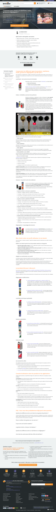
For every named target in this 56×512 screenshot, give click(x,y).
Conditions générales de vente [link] (33, 496)
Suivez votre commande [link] (19, 498)
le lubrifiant (43, 81)
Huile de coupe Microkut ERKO (32, 352)
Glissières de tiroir (28, 86)
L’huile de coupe (19, 157)
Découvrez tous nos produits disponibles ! (19, 25)
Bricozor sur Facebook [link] (42, 495)
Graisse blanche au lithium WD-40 (33, 323)
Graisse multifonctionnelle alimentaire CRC (35, 332)
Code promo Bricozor (6, 500)
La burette (19, 370)
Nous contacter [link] (5, 497)
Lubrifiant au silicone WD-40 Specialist (34, 301)
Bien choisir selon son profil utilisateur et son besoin (9, 79)
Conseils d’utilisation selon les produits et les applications (9, 84)
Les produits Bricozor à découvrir (8, 82)
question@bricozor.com (39, 442)
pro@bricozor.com (17, 490)
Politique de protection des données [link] (33, 497)
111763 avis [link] (48, 500)
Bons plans (16, 6)
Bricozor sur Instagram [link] (47, 495)
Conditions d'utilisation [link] (38, 510)
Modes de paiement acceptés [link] (7, 496)
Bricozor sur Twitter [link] (44, 495)
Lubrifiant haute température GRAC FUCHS (35, 310)
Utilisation (31, 59)
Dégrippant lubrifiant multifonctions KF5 (34, 290)
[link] (51, 0)
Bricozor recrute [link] (5, 498)
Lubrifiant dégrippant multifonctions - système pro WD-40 (38, 280)
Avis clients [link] (30, 495)
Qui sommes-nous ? (5, 495)
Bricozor (7, 3)
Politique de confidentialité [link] (30, 510)
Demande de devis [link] (18, 501)
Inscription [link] (17, 500)
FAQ (37, 59)
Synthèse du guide (28, 65)
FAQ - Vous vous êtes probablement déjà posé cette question (9, 87)
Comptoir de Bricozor (37, 507)
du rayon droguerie (9, 19)
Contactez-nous (9, 480)
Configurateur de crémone (19, 502)
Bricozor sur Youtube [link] (45, 495)
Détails (19, 59)
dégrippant (36, 228)
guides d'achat (46, 507)
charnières (34, 86)
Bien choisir (25, 59)
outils (46, 86)
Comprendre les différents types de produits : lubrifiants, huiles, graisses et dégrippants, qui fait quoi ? (9, 75)
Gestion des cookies (31, 499)
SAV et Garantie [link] (18, 497)
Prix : (43, 0)
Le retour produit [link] (18, 496)
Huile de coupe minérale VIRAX (33, 343)
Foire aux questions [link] (18, 499)
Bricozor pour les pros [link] (6, 499)
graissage (24, 368)
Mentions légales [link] (31, 498)
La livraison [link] (17, 495)
